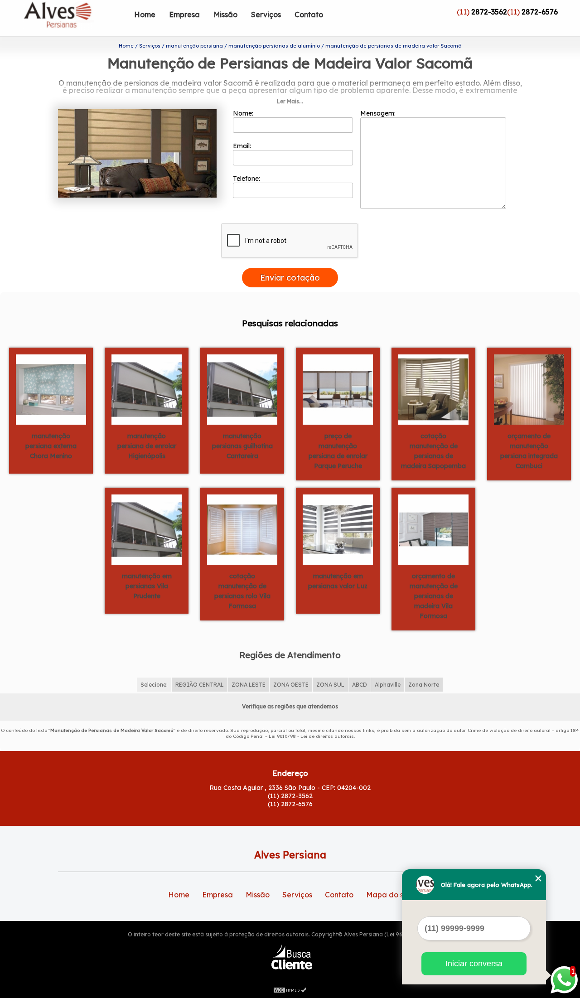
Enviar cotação (290, 277)
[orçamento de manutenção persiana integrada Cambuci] (529, 388)
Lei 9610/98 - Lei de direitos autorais (311, 736)
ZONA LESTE (249, 684)
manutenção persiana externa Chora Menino (51, 446)
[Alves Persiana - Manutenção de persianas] (75, 18)
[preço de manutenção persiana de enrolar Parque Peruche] (338, 388)
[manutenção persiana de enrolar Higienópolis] (147, 388)
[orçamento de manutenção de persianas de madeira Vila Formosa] (433, 528)
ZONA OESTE (291, 684)
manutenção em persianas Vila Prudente (147, 586)
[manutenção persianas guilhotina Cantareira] (242, 388)
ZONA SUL (330, 684)
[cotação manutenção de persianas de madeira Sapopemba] (433, 388)
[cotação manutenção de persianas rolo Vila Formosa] (242, 528)
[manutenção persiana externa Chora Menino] (51, 388)
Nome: (244, 113)
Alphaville (388, 684)
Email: (243, 146)
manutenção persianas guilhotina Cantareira (242, 446)
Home (144, 14)
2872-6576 (540, 11)
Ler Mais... (290, 101)
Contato (309, 14)
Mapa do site (389, 894)
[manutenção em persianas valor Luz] (338, 528)
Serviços (266, 14)
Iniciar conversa (474, 963)
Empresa (184, 14)
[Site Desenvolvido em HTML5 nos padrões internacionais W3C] (290, 988)
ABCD (359, 684)
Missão (225, 14)
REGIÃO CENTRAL (199, 684)
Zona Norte (423, 684)
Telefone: (247, 178)
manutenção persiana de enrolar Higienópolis (146, 446)
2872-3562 (489, 11)
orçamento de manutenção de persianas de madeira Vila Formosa (434, 596)
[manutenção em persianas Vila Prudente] (147, 528)
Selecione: (154, 684)
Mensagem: (378, 113)
